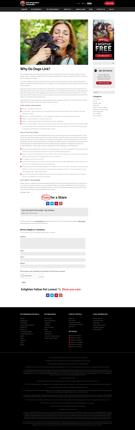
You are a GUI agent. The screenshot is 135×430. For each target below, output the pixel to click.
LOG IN (78, 3)
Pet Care (95, 113)
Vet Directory (47, 331)
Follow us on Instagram (76, 342)
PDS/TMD (89, 3)
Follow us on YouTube (76, 344)
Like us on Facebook (75, 335)
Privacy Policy (96, 323)
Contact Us (101, 9)
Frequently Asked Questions (27, 325)
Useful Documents (97, 318)
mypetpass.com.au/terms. (80, 374)
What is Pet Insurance (49, 320)
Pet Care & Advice (52, 9)
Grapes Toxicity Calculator (51, 338)
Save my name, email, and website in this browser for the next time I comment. (42, 271)
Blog (91, 9)
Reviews (22, 336)
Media (21, 342)
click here (108, 399)
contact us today (104, 83)
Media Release (97, 111)
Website (22, 263)
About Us (67, 9)
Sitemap (22, 344)
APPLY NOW (109, 3)
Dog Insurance (24, 320)
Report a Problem (97, 329)
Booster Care (23, 329)
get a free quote (103, 56)
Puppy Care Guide (48, 327)
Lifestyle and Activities (99, 109)
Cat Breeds (47, 325)
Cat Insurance (23, 323)
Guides (95, 105)
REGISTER (84, 3)
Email (22, 257)
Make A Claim (80, 9)
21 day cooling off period (26, 334)
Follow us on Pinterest (76, 340)
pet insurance (39, 221)
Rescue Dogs (96, 115)
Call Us (111, 9)
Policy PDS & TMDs (98, 320)
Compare (24, 9)
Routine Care (23, 327)
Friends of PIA (48, 334)
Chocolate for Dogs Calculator (52, 336)
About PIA (22, 340)
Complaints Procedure (98, 327)
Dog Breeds (47, 323)
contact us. (100, 424)
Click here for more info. (93, 381)
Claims (22, 338)
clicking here (85, 357)
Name (22, 250)
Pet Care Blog (47, 318)
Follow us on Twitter (75, 338)
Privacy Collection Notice (99, 325)
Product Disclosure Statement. (104, 384)
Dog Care (95, 103)
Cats (94, 101)
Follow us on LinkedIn (76, 346)
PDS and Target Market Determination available (87, 418)
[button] (47, 203)
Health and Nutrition (98, 107)
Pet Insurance (36, 9)
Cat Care (95, 99)
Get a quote (81, 221)
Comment (23, 236)
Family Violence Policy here (64, 424)
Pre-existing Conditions (26, 331)
